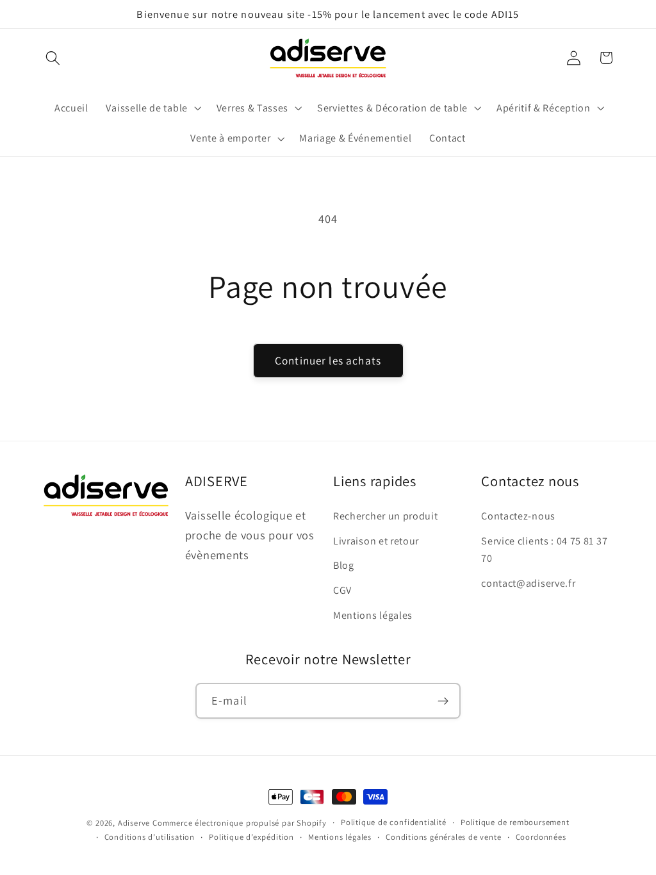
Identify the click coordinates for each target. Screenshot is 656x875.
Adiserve (134, 822)
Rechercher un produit (385, 516)
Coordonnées (541, 836)
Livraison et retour (376, 541)
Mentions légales (373, 615)
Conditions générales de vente (443, 836)
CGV (342, 590)
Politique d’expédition (251, 836)
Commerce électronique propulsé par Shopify (239, 822)
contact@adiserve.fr (528, 583)
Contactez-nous (518, 516)
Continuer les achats (328, 360)
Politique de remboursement (515, 822)
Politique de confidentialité (394, 822)
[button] (53, 58)
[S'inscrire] (443, 701)
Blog (343, 565)
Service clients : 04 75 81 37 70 (544, 549)
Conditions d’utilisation (149, 836)
